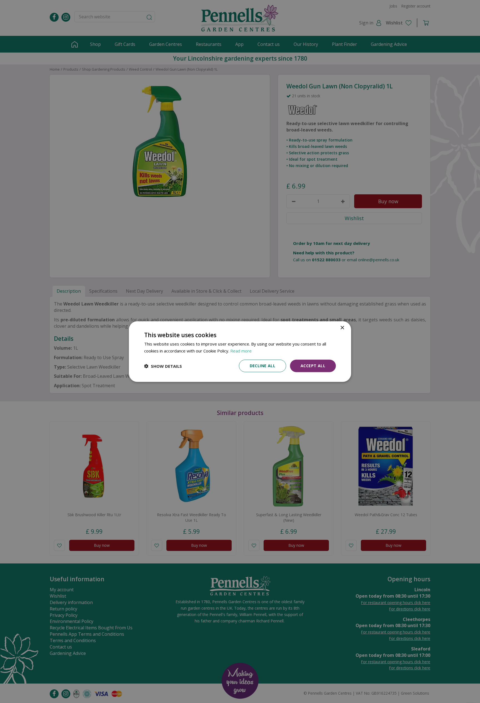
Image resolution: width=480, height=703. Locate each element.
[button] (163, 366)
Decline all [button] (262, 365)
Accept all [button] (313, 365)
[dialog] (240, 351)
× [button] (342, 328)
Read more (241, 350)
